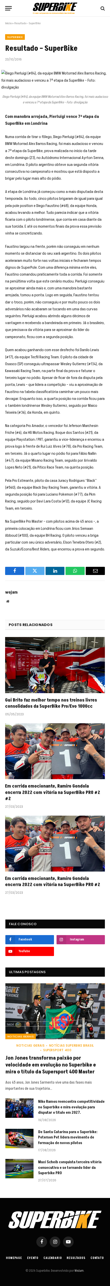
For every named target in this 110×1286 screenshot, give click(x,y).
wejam (11, 592)
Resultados (76, 1258)
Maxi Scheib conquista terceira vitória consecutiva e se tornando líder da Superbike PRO (70, 1167)
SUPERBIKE (15, 37)
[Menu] (8, 8)
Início (8, 23)
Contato (97, 1258)
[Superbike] (55, 8)
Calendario (52, 1258)
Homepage (14, 1258)
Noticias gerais (20, 1036)
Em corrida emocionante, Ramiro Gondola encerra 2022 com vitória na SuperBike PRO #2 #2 (52, 792)
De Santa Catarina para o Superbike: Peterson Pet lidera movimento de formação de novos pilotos (67, 1137)
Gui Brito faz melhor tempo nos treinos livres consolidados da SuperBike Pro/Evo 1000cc (51, 703)
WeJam (79, 1270)
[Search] (102, 8)
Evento (32, 1258)
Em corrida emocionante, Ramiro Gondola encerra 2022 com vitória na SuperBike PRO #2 (52, 881)
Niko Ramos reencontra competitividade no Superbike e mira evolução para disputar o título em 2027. (71, 1107)
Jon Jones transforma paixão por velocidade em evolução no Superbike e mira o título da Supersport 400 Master (50, 1065)
